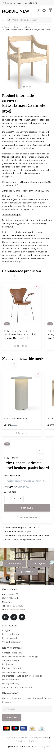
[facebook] (5, 617)
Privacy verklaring (40, 737)
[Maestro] (15, 728)
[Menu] (3, 20)
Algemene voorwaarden (17, 737)
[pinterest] (22, 617)
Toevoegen (22, 433)
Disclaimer (20, 741)
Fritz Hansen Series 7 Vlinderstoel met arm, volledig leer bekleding (21, 333)
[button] (24, 87)
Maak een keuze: (13, 475)
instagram (39, 563)
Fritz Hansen (11, 457)
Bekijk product (21, 346)
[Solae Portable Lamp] (21, 392)
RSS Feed (33, 741)
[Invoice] (41, 728)
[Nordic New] (15, 11)
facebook (16, 563)
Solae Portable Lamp (16, 418)
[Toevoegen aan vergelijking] (40, 457)
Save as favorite (28, 517)
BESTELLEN (27, 508)
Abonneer (11, 717)
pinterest (28, 572)
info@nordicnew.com (15, 609)
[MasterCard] (6, 728)
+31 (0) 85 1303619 (14, 606)
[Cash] (32, 728)
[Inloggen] (38, 10)
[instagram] (13, 617)
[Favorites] (44, 10)
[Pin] (23, 728)
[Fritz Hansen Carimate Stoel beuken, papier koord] (27, 61)
